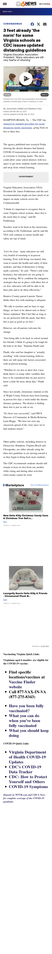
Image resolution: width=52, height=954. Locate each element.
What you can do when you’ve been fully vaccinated (24, 720)
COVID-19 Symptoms (28, 786)
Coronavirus (12, 23)
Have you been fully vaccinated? (26, 708)
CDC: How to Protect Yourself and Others (28, 779)
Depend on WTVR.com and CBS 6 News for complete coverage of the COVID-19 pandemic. (24, 798)
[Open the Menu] (4, 4)
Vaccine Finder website (22, 684)
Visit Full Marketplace (40, 485)
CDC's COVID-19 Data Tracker (25, 769)
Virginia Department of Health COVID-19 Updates (27, 757)
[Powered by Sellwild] (45, 646)
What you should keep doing (29, 732)
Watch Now (44, 4)
